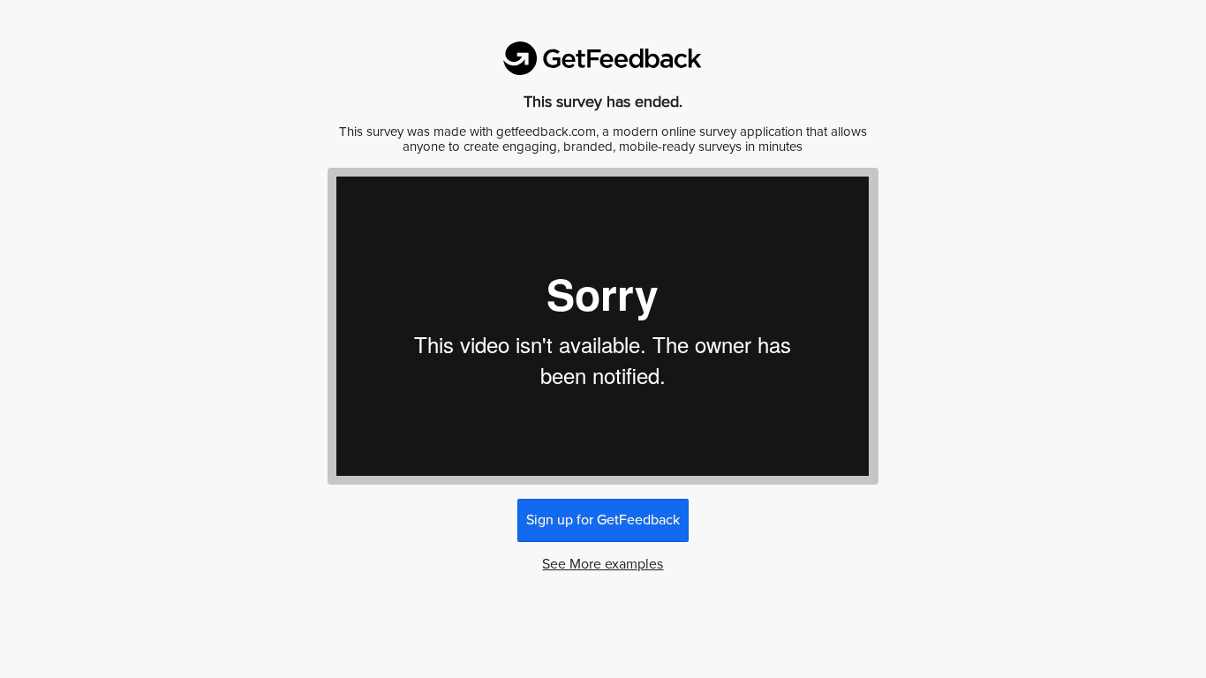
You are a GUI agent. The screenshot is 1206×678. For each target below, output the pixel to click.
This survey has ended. (603, 101)
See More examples (602, 564)
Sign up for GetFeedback (603, 520)
